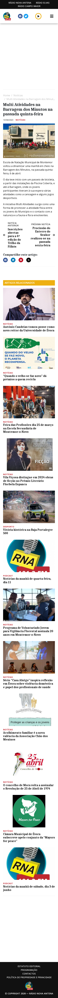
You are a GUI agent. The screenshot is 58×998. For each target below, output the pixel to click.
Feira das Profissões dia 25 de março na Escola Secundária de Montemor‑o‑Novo (28, 428)
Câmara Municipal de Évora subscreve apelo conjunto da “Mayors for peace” (29, 837)
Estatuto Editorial (29, 966)
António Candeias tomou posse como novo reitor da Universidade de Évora (29, 328)
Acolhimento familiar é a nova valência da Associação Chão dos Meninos (25, 736)
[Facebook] (20, 16)
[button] (38, 16)
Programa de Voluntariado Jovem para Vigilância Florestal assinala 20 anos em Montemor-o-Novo (28, 631)
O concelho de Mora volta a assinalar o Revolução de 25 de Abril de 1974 (28, 787)
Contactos (29, 973)
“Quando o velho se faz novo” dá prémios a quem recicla (24, 377)
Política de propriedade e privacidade (29, 977)
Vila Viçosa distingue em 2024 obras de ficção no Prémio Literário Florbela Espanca (28, 481)
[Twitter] (26, 16)
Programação (29, 969)
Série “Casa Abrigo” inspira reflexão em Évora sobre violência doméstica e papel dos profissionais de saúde (28, 684)
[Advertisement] (29, 57)
